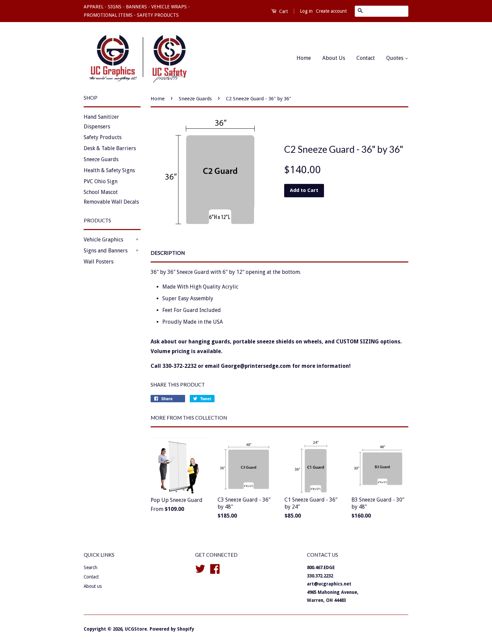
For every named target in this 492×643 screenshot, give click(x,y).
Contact (365, 58)
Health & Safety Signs (109, 170)
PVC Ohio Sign (100, 181)
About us (93, 586)
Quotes (395, 58)
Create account (331, 11)
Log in (306, 11)
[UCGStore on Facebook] (215, 568)
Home (304, 58)
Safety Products (102, 137)
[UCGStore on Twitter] (200, 568)
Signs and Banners (106, 250)
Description (168, 253)
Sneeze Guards (101, 159)
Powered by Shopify (172, 629)
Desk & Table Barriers (110, 148)
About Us (333, 58)
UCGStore (136, 629)
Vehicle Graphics (103, 239)
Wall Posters (98, 261)
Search (90, 567)
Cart (283, 11)
